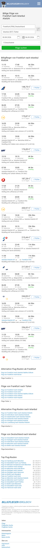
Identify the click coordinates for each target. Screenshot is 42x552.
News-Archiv (6, 537)
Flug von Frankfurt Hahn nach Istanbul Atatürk (16, 413)
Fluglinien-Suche (7, 527)
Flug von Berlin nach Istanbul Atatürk (13, 445)
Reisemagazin (6, 533)
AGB (3, 545)
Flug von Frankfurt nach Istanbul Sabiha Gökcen (17, 372)
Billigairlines (27, 511)
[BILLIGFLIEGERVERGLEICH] (15, 6)
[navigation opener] (38, 3)
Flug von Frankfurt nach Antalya (12, 390)
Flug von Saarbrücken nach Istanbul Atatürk (15, 417)
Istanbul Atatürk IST (8, 260)
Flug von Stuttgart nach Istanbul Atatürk (14, 420)
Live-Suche (8, 514)
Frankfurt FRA (26, 260)
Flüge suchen (21, 48)
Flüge (3, 523)
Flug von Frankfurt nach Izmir (11, 392)
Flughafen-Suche (7, 525)
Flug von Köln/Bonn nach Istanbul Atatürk (15, 415)
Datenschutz (6, 547)
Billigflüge (16, 511)
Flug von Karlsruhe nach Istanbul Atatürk (14, 418)
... (18, 260)
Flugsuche (16, 509)
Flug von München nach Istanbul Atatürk (14, 443)
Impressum (5, 543)
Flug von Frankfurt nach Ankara (11, 395)
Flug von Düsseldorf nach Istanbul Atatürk (15, 438)
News (3, 535)
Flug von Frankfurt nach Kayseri (11, 397)
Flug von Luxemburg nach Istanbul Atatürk (15, 422)
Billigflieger (4, 509)
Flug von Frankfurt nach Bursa (11, 374)
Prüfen (37, 88)
